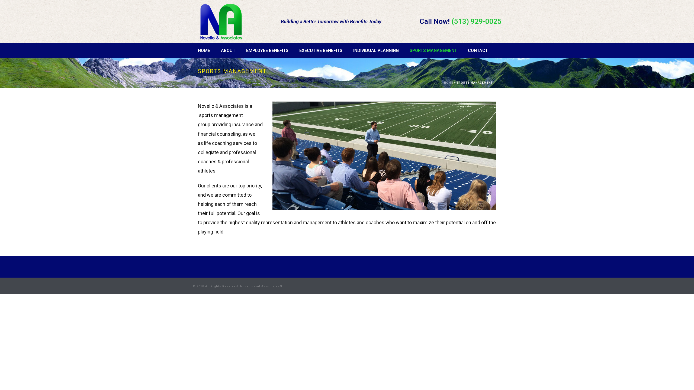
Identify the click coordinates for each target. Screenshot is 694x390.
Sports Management (433, 50)
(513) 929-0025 (476, 21)
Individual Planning (376, 50)
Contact (478, 50)
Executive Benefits (320, 50)
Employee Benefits (267, 50)
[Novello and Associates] (220, 20)
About (228, 50)
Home (204, 50)
